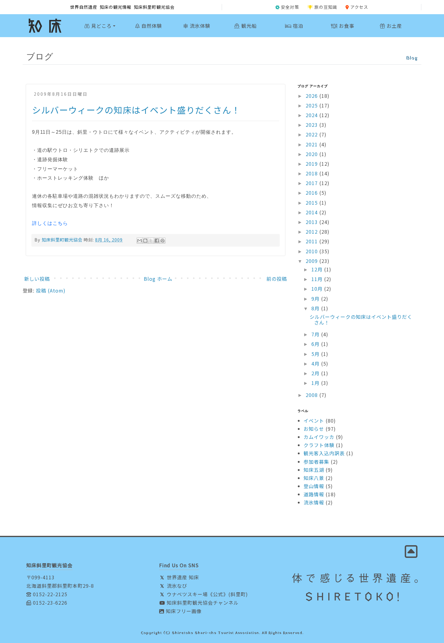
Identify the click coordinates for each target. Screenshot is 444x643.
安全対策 (290, 7)
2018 (312, 173)
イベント (314, 420)
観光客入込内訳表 (324, 453)
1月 (316, 382)
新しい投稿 (37, 278)
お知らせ (314, 428)
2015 (312, 202)
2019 (312, 163)
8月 (316, 308)
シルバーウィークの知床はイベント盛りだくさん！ (136, 110)
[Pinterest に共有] (162, 241)
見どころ (101, 25)
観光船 (248, 25)
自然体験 (151, 25)
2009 (312, 260)
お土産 (393, 25)
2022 (312, 134)
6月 (316, 343)
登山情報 (314, 486)
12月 (317, 269)
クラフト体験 (319, 445)
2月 (316, 373)
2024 (312, 115)
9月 (316, 298)
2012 (312, 231)
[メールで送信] (140, 241)
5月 (316, 353)
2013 (312, 222)
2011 (312, 241)
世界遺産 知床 (182, 577)
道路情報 (314, 494)
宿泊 (297, 25)
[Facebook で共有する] (157, 241)
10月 (317, 288)
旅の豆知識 (325, 7)
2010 (312, 251)
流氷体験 (199, 25)
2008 (312, 394)
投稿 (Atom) (51, 290)
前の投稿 (276, 278)
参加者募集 (316, 461)
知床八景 (314, 477)
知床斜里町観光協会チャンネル (202, 602)
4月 (316, 363)
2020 (312, 154)
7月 (316, 334)
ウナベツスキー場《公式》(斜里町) (206, 594)
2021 (312, 144)
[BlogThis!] (145, 241)
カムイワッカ (319, 436)
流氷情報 (314, 502)
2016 (312, 192)
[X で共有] (151, 241)
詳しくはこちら (50, 223)
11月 (317, 279)
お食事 (345, 25)
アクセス (359, 7)
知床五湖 (314, 469)
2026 (312, 95)
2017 (312, 183)
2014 (312, 212)
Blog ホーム (158, 278)
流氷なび (176, 585)
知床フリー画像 (183, 611)
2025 (312, 105)
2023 (312, 124)
